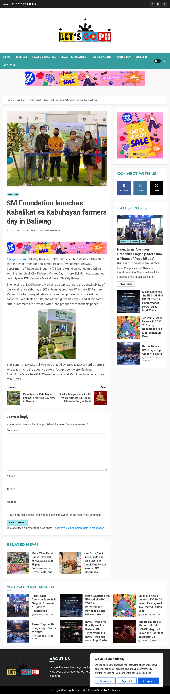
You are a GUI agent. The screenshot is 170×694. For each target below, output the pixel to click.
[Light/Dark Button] (157, 61)
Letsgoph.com (16, 259)
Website (11, 501)
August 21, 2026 (148, 641)
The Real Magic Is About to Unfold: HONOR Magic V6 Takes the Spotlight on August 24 (150, 629)
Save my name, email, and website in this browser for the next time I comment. (55, 514)
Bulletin (141, 57)
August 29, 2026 (141, 263)
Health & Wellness (73, 57)
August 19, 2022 (31, 230)
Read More (126, 283)
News (6, 57)
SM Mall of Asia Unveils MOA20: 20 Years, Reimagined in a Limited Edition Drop (152, 327)
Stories (134, 241)
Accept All (148, 681)
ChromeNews (95, 690)
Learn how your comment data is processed (78, 528)
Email (11, 488)
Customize (105, 681)
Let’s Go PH (14, 230)
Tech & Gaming (101, 57)
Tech (143, 241)
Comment (13, 430)
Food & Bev (123, 57)
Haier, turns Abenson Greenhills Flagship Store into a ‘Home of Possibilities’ (139, 254)
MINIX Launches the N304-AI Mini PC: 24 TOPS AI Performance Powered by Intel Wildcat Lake (152, 303)
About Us (9, 65)
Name (11, 475)
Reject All (127, 681)
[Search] (165, 61)
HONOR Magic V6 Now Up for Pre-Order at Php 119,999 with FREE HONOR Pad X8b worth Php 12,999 (96, 631)
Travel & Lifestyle (44, 57)
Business (21, 57)
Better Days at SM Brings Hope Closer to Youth (152, 350)
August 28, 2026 (152, 358)
